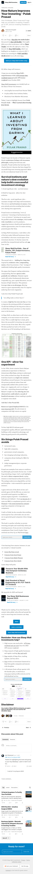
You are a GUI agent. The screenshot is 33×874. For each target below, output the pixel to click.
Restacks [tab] (12, 739)
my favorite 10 (24, 499)
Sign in (29, 2)
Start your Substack (12, 866)
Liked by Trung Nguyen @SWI (13, 757)
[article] (16, 797)
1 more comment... (6, 779)
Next (27, 727)
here (22, 56)
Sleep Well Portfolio (14, 49)
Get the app (24, 866)
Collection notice (16, 862)
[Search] (30, 787)
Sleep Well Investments (8, 84)
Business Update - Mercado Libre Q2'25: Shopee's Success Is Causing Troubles (12, 823)
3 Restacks (21, 716)
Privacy (23, 860)
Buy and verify (22, 653)
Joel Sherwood (9, 755)
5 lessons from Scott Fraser (12, 555)
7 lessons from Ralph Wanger (13, 558)
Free (5, 656)
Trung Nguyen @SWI (10, 29)
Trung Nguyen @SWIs (11, 254)
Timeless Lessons (7, 7)
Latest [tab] (7, 787)
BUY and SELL (23, 53)
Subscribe (23, 2)
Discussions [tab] (14, 787)
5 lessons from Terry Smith (12, 561)
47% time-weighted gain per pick (17, 644)
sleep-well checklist (16, 42)
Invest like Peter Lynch (11, 552)
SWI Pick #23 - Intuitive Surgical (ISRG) (9, 808)
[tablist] (8, 739)
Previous (6, 727)
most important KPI (7, 409)
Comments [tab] (5, 739)
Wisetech (4, 504)
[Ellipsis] (30, 755)
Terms (28, 860)
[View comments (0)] (10, 834)
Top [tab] (3, 787)
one (29, 242)
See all (5, 838)
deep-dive (15, 40)
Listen (29, 30)
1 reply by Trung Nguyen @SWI (15, 771)
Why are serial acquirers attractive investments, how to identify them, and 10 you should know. (11, 797)
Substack (8, 870)
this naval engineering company (19, 504)
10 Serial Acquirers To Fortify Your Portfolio (11, 793)
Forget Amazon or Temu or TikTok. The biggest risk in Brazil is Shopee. (11, 828)
